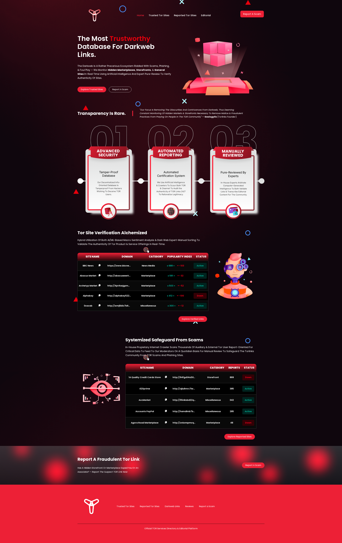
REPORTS (234, 368)
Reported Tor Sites (185, 15)
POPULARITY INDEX (179, 256)
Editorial (206, 15)
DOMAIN (127, 256)
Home (140, 15)
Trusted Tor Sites (159, 15)
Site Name (147, 368)
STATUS (201, 256)
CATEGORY (156, 256)
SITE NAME (92, 256)
